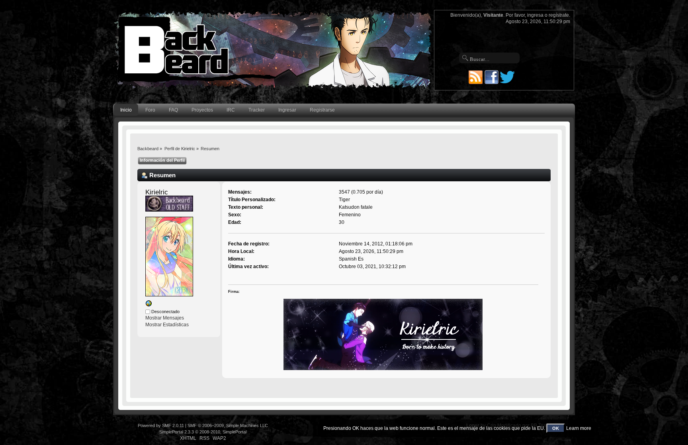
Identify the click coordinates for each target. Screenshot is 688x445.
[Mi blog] (148, 305)
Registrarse (322, 110)
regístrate (559, 15)
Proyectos (202, 110)
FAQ (173, 110)
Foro (150, 110)
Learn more (578, 428)
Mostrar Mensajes (164, 318)
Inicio (126, 110)
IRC (231, 110)
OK (555, 428)
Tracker (256, 110)
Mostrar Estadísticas (167, 324)
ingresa (535, 15)
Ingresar (287, 110)
